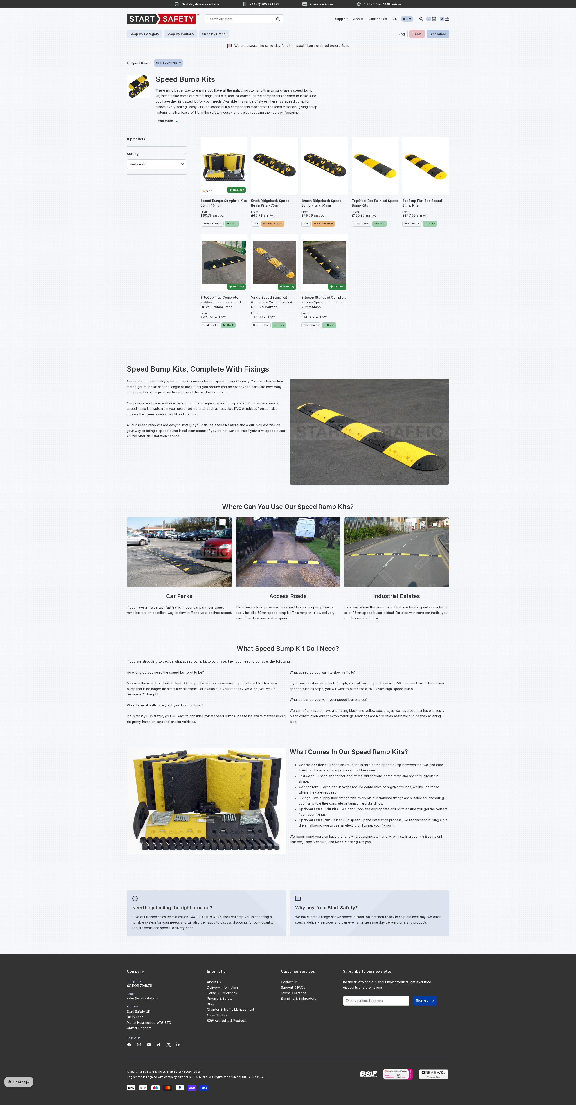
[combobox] (244, 18)
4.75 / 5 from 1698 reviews (382, 4)
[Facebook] (129, 1044)
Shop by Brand (214, 34)
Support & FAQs (293, 987)
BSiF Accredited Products (226, 1020)
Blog (401, 34)
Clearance (438, 34)
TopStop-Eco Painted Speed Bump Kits (375, 203)
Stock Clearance (294, 993)
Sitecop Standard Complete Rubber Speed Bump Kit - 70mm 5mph (324, 302)
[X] (168, 1044)
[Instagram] (139, 1044)
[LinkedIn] (178, 1044)
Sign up (422, 1000)
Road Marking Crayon (353, 842)
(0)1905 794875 (139, 986)
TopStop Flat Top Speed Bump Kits (422, 203)
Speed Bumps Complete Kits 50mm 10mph (224, 203)
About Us (214, 982)
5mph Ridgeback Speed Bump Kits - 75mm (270, 203)
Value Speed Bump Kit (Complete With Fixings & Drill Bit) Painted (271, 302)
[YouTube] (149, 1044)
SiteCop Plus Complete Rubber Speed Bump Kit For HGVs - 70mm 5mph (223, 302)
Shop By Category (144, 34)
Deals (417, 34)
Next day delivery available (200, 4)
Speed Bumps (141, 63)
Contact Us (378, 19)
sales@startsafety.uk (142, 998)
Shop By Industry (180, 34)
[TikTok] (159, 1044)
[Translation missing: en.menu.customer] (421, 19)
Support (341, 19)
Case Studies (217, 1015)
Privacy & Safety (219, 998)
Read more (164, 121)
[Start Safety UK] (163, 19)
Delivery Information (222, 987)
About (358, 19)
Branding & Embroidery (298, 998)
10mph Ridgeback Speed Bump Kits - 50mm (321, 203)
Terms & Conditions (222, 993)
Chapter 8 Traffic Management (230, 1009)
